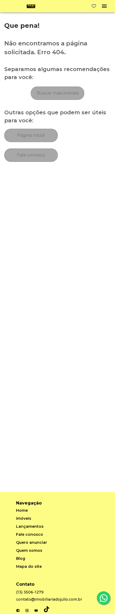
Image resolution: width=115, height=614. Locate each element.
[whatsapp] (103, 598)
